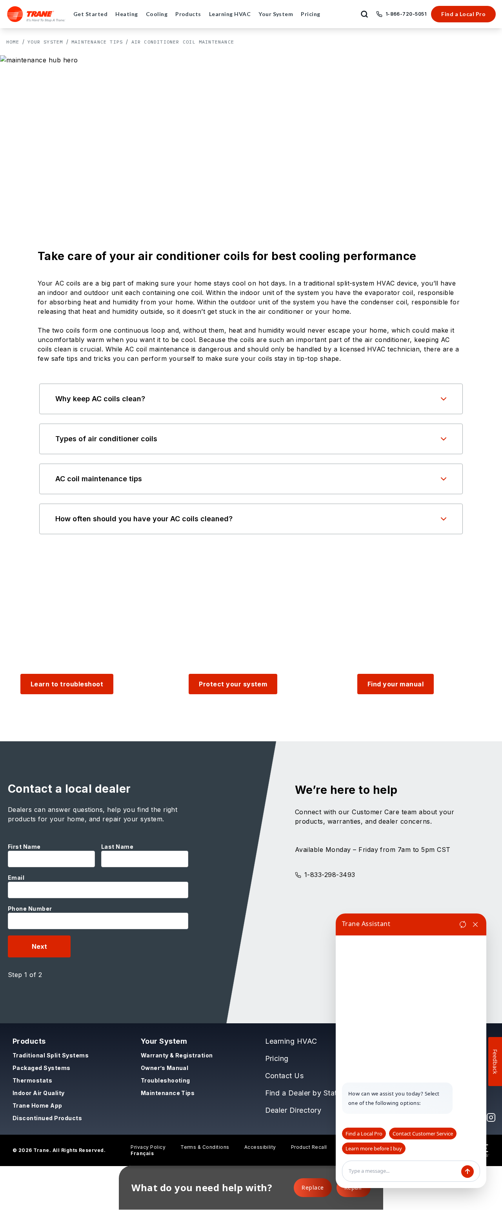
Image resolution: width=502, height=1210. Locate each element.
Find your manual (395, 684)
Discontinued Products (47, 1118)
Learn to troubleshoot (67, 684)
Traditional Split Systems (51, 1055)
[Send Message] (467, 1171)
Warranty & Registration (177, 1055)
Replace (313, 1187)
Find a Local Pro (463, 14)
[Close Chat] (475, 924)
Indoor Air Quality (39, 1093)
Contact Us (284, 1076)
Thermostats (32, 1080)
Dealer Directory (293, 1110)
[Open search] (364, 14)
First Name (24, 846)
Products (29, 1041)
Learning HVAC (291, 1041)
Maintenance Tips (97, 42)
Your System (45, 42)
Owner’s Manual (165, 1067)
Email (16, 877)
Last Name (117, 846)
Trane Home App (37, 1105)
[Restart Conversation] (463, 924)
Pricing (277, 1058)
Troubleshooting (165, 1080)
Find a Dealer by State (303, 1093)
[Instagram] (491, 1117)
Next (39, 946)
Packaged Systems (42, 1067)
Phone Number (30, 908)
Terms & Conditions (204, 1147)
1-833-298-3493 (329, 875)
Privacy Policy (148, 1147)
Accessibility (260, 1147)
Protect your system (233, 684)
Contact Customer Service (423, 1133)
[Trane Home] (36, 14)
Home (12, 42)
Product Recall (309, 1147)
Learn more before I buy (374, 1148)
